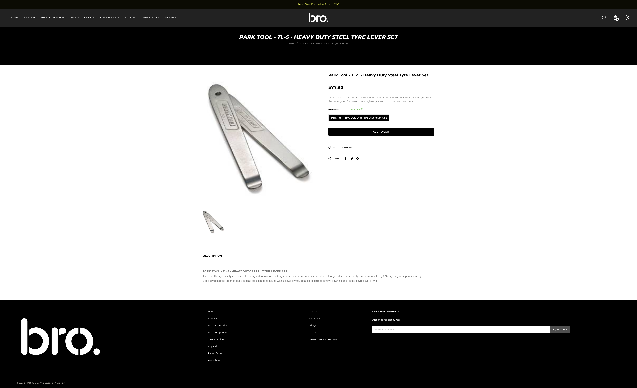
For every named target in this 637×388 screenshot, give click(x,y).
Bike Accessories (217, 325)
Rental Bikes (215, 353)
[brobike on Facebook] (374, 340)
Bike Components (218, 332)
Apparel (212, 346)
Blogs (312, 325)
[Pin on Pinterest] (357, 158)
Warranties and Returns (323, 339)
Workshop (214, 360)
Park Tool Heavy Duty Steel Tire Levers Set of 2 (359, 117)
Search (313, 311)
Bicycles (212, 318)
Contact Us (315, 318)
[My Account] (627, 17)
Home (211, 311)
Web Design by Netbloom (52, 383)
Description (212, 255)
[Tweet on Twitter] (352, 158)
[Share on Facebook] (346, 158)
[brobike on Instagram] (382, 340)
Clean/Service (216, 339)
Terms (313, 332)
